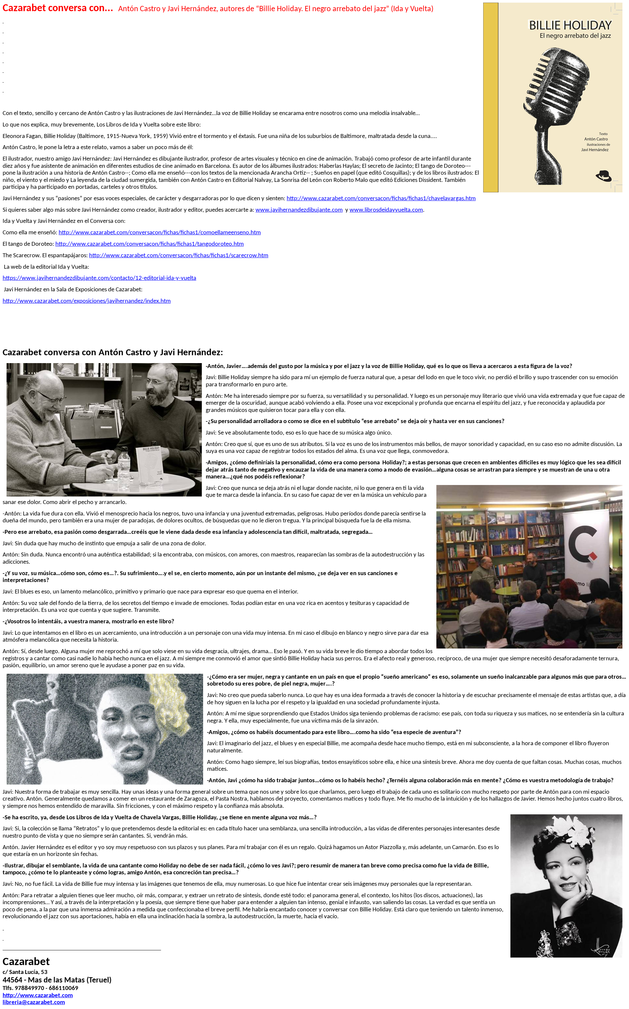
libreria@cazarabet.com (34, 1002)
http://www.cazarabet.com (38, 996)
